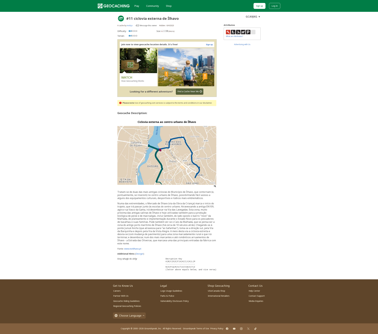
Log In (275, 5)
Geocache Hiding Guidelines (126, 301)
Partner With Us (120, 295)
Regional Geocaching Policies (127, 306)
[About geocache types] (120, 18)
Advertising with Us (242, 44)
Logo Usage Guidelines (171, 290)
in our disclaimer (204, 103)
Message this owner (148, 25)
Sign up (259, 5)
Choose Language (130, 315)
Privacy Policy (216, 328)
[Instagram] (241, 329)
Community (152, 6)
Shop (169, 6)
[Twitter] (248, 329)
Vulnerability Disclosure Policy (174, 301)
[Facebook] (227, 329)
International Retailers (218, 295)
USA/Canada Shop (216, 290)
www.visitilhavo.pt (132, 248)
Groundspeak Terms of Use (196, 328)
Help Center (254, 290)
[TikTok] (255, 329)
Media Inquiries (256, 301)
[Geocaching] (114, 6)
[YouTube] (234, 329)
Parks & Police (167, 295)
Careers (117, 290)
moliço (130, 25)
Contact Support (257, 295)
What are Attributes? (234, 36)
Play (136, 6)
